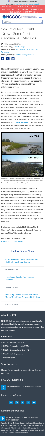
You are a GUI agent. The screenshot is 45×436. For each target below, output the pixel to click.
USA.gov (4, 425)
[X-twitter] (22, 402)
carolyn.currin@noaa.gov (25, 54)
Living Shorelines (22, 122)
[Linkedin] (28, 402)
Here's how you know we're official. (27, 4)
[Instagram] (11, 402)
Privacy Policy (19, 430)
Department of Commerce (18, 425)
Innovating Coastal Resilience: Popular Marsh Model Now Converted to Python (22, 295)
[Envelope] (34, 402)
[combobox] (20, 22)
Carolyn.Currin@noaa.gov (12, 241)
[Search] (40, 22)
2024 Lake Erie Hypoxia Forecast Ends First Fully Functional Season (21, 260)
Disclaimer (39, 430)
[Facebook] (16, 402)
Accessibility (29, 430)
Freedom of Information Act (18, 433)
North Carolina (21, 49)
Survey (4, 433)
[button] (40, 17)
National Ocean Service (31, 428)
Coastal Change (19, 47)
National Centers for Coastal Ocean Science (28, 423)
